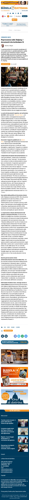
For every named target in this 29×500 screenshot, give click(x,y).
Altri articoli (15, 410)
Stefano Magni (9, 45)
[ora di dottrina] (14, 396)
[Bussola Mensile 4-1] (14, 356)
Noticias (10, 16)
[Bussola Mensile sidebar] (14, 377)
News (5, 16)
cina (5, 327)
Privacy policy (4, 491)
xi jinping (18, 327)
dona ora (25, 16)
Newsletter (18, 16)
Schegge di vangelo (7, 23)
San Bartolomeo (21, 24)
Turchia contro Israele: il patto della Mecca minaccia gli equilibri (8, 421)
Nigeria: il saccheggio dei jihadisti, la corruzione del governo (8, 438)
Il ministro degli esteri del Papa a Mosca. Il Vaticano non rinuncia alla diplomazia (7, 431)
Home (11, 30)
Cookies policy (11, 491)
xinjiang (12, 327)
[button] (14, 20)
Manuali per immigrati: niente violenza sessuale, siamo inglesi (8, 446)
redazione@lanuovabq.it (6, 469)
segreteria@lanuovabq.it (7, 470)
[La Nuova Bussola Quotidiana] (14, 8)
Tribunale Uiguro (18, 115)
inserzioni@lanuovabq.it (6, 472)
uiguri (8, 327)
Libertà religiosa (17, 30)
